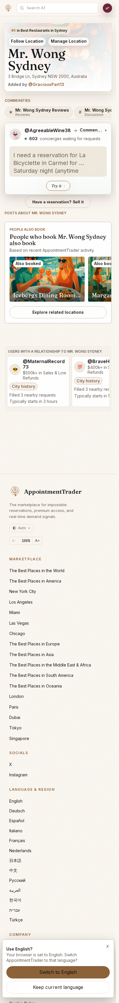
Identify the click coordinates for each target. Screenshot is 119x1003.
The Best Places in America (35, 580)
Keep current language (58, 987)
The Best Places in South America (41, 675)
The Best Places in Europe (34, 643)
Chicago (17, 633)
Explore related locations (58, 312)
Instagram (18, 774)
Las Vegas (19, 623)
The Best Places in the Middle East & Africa (50, 664)
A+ (37, 540)
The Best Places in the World (36, 570)
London (16, 696)
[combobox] (60, 8)
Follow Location (27, 41)
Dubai (14, 717)
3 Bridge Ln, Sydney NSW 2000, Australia (47, 76)
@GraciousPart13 (46, 84)
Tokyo (15, 727)
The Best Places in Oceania (35, 685)
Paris (13, 707)
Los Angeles (21, 602)
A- (14, 540)
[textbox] (58, 161)
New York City (22, 591)
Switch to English (58, 972)
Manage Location (69, 41)
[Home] (8, 8)
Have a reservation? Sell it (58, 202)
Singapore (19, 738)
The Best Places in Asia (31, 654)
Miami (14, 612)
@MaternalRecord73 (44, 364)
